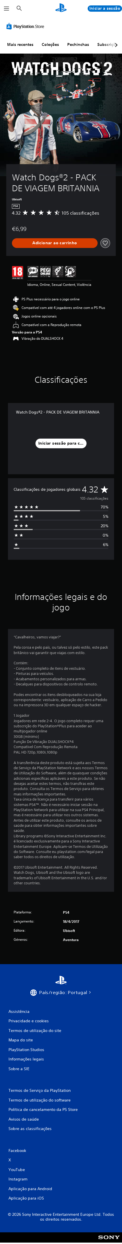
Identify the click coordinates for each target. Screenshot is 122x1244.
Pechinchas (78, 44)
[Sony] (109, 1241)
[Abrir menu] (6, 8)
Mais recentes (20, 44)
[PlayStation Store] (26, 26)
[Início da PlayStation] (61, 8)
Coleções (50, 44)
